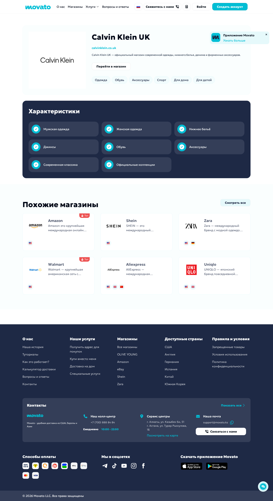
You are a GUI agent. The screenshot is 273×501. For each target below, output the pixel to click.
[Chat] (263, 486)
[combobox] (138, 6)
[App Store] (192, 466)
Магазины (75, 7)
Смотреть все (235, 203)
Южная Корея (175, 384)
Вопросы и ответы (115, 7)
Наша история (32, 347)
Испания (171, 369)
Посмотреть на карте (162, 435)
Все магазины (127, 347)
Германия (172, 362)
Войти (201, 7)
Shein (121, 376)
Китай (169, 376)
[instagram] (133, 465)
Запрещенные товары (228, 347)
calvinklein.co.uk (104, 48)
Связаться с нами (223, 431)
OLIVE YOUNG (127, 354)
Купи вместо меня (83, 359)
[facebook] (143, 465)
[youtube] (124, 465)
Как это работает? (35, 362)
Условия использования (229, 354)
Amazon (123, 362)
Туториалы (30, 354)
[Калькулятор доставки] (187, 6)
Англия (170, 354)
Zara (120, 384)
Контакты (29, 384)
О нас (61, 7)
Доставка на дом (82, 366)
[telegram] (104, 465)
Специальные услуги (85, 373)
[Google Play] (217, 466)
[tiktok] (114, 465)
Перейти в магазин (111, 66)
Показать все (231, 405)
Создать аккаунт (230, 7)
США (168, 347)
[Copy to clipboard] (232, 422)
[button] (58, 232)
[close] (266, 34)
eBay (120, 369)
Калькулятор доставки (39, 369)
